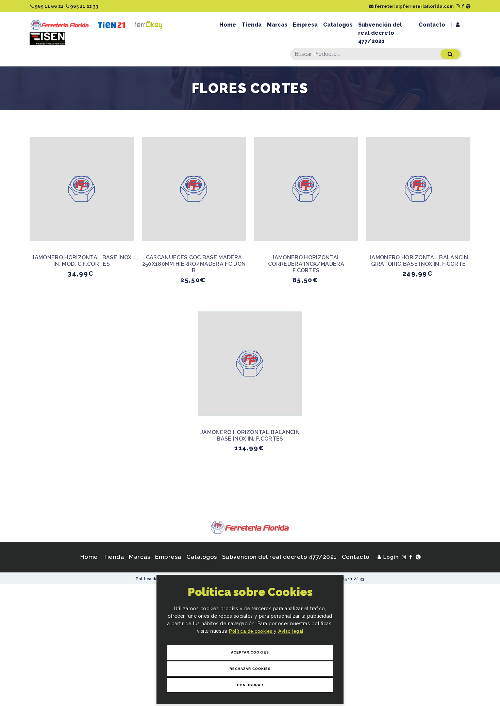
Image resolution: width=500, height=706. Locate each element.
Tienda (251, 24)
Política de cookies (251, 631)
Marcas (277, 24)
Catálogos (338, 24)
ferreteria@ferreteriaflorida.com (413, 6)
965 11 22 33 (83, 6)
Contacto (432, 24)
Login (390, 557)
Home (227, 24)
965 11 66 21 (49, 6)
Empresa (305, 24)
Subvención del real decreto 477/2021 (380, 32)
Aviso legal (290, 631)
